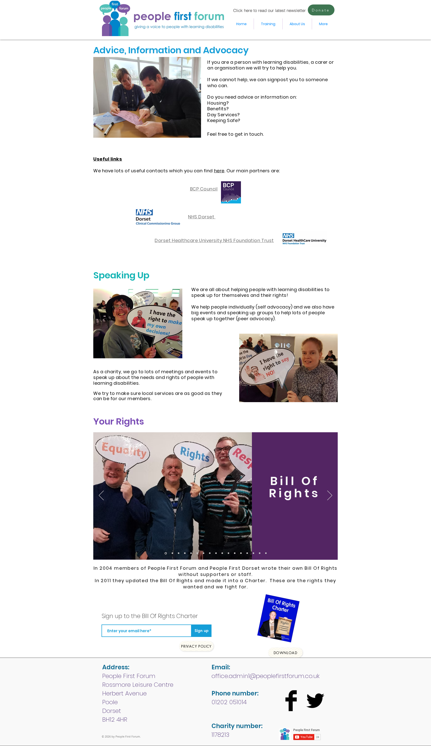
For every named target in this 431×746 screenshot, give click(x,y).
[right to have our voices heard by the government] (222, 553)
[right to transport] (210, 553)
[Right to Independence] (191, 553)
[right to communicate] (228, 553)
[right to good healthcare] (216, 553)
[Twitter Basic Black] (315, 700)
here (219, 171)
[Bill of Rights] (166, 553)
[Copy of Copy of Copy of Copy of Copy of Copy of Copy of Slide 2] (247, 553)
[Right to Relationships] (172, 553)
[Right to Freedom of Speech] (234, 553)
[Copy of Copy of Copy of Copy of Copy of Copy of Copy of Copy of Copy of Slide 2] (259, 553)
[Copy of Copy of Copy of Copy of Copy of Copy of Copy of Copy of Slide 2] (253, 553)
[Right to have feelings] (241, 553)
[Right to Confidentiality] (185, 553)
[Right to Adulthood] (197, 553)
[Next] (329, 496)
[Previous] (101, 496)
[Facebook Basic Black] (291, 700)
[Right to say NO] (178, 553)
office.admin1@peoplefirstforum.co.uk (266, 676)
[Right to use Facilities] (203, 553)
